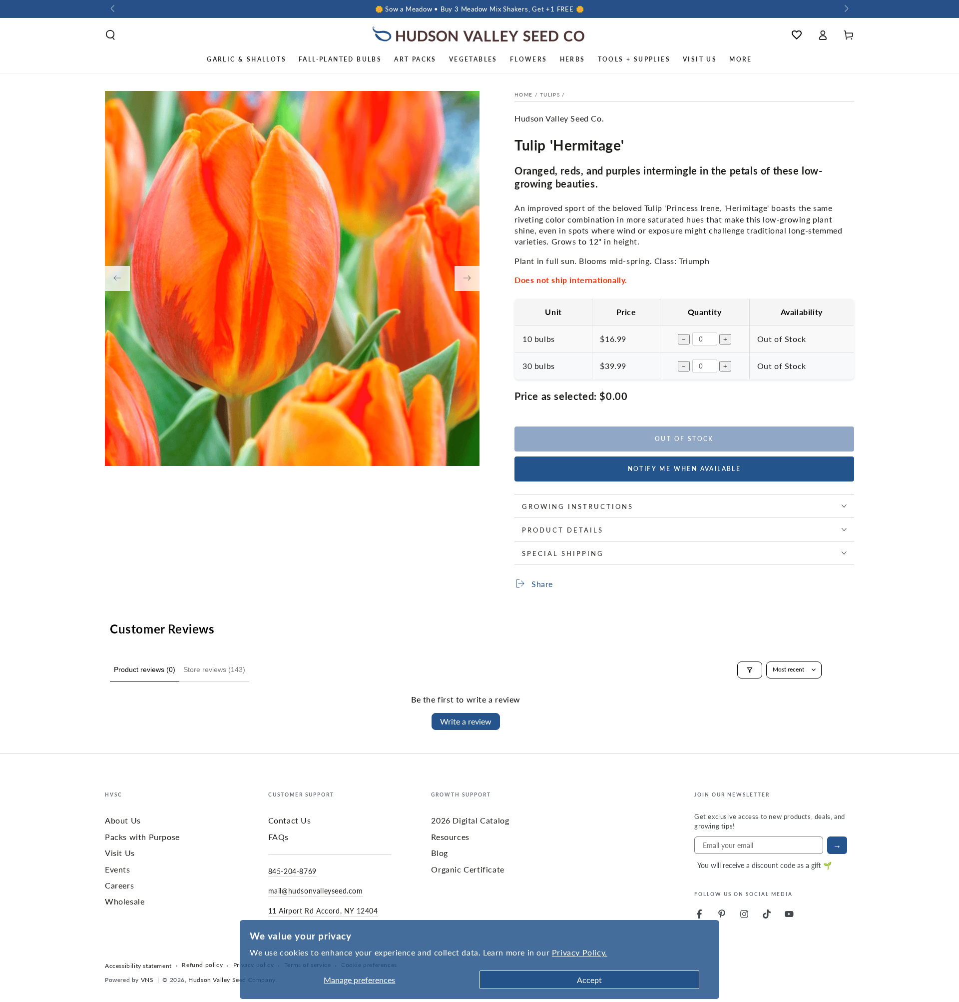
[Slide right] (845, 9)
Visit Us (120, 852)
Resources (450, 836)
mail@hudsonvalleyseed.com (315, 891)
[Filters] (749, 670)
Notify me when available (684, 468)
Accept (589, 980)
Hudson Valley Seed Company (232, 980)
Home (523, 94)
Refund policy (202, 965)
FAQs (278, 836)
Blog (439, 852)
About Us (123, 820)
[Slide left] (113, 9)
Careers (119, 885)
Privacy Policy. (579, 952)
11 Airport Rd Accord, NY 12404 (323, 911)
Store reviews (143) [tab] (214, 670)
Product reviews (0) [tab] (144, 670)
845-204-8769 (292, 871)
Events (117, 869)
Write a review (465, 721)
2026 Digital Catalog (470, 820)
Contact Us (289, 820)
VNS (147, 980)
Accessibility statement (138, 966)
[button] (110, 35)
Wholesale (124, 901)
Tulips (550, 94)
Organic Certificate (467, 869)
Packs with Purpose (142, 836)
